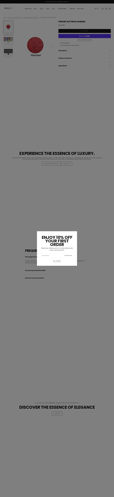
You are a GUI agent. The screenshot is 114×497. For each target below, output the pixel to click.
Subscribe (68, 255)
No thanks (57, 260)
